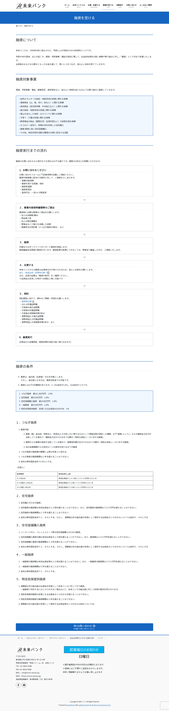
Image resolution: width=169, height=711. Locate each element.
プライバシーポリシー (57, 638)
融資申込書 (27, 301)
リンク (100, 638)
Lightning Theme (84, 705)
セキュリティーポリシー (35, 638)
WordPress (71, 705)
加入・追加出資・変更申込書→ (33, 272)
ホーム (20, 638)
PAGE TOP (163, 687)
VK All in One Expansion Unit (100, 705)
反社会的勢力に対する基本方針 (82, 638)
